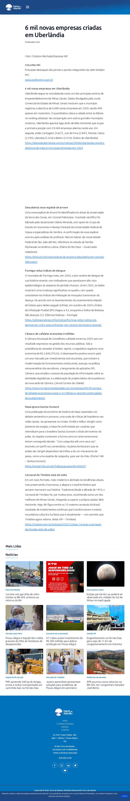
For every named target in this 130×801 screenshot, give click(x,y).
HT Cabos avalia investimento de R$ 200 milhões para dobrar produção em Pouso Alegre (64, 641)
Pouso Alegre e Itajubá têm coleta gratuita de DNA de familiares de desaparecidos (24, 641)
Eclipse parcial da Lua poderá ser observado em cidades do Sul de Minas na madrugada (105, 597)
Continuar (124, 796)
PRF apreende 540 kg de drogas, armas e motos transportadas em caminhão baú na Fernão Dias (24, 684)
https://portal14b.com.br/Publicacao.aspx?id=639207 (55, 466)
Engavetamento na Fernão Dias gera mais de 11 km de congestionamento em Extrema (104, 641)
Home (65, 721)
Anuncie (65, 727)
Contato (65, 730)
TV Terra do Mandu (65, 724)
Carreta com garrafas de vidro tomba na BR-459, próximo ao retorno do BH (22, 597)
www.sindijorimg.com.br (39, 79)
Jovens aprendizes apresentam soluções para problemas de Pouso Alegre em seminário (63, 684)
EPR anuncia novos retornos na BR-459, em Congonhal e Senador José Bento (105, 684)
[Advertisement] (65, 183)
